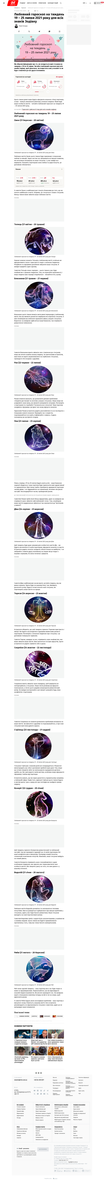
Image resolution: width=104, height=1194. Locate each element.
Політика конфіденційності (70, 1078)
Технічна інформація (84, 1077)
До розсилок (43, 1149)
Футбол (75, 1131)
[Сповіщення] (90, 3)
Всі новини (20, 1105)
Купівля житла (58, 1131)
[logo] (12, 3)
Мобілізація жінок (59, 1113)
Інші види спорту (77, 1137)
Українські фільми (22, 1131)
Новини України (21, 1109)
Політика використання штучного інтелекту (70, 1082)
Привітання (42, 3)
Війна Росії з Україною (43, 1105)
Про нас (55, 1077)
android (58, 1170)
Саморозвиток (39, 1137)
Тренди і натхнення (60, 1133)
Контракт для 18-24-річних (62, 1115)
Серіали (19, 1137)
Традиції (22, 3)
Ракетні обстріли (40, 1107)
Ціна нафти (76, 1107)
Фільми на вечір (21, 1133)
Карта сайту (81, 1090)
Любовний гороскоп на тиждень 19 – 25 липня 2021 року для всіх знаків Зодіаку (46, 7)
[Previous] (30, 91)
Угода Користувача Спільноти (70, 1091)
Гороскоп (23, 7)
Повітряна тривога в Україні (43, 1113)
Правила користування (56, 1094)
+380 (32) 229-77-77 (63, 1160)
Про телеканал (56, 1085)
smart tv (76, 1170)
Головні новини (21, 1107)
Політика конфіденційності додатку (70, 1087)
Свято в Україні (32, 3)
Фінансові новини (78, 1111)
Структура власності (84, 1085)
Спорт (75, 1127)
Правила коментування (69, 1095)
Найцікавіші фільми (22, 1129)
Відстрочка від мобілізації (61, 1117)
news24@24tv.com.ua (20, 1080)
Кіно (18, 1127)
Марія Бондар (23, 26)
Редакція (55, 1080)
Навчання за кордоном (42, 1139)
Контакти (81, 1080)
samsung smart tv (86, 1170)
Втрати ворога (39, 1120)
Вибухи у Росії (39, 1117)
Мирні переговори (41, 1111)
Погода (19, 1117)
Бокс (74, 1129)
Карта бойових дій (41, 1109)
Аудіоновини (20, 1115)
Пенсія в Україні (77, 1119)
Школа (37, 1133)
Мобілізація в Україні (61, 1105)
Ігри (80, 1093)
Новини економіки (79, 1105)
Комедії (19, 1135)
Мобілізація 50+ (59, 1111)
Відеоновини (20, 1113)
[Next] (47, 91)
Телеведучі (55, 1088)
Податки (75, 1117)
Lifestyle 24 (17, 7)
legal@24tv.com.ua (73, 1162)
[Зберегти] (59, 31)
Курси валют (76, 1109)
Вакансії (81, 1082)
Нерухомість (58, 1127)
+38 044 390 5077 (39, 1080)
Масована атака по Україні (43, 1115)
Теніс (74, 1133)
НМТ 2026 (38, 1135)
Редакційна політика (58, 1082)
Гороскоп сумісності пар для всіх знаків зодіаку (39, 109)
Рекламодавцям (57, 1090)
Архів (80, 1088)
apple (67, 1170)
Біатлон (75, 1135)
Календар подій (53, 3)
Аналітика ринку (59, 1129)
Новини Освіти (40, 1127)
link (34, 1090)
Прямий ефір (20, 1111)
